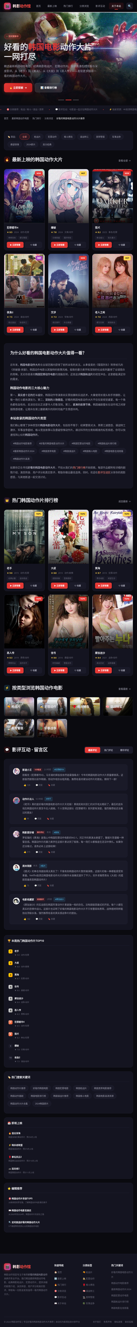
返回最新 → (124, 501)
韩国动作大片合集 (19, 1103)
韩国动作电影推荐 (120, 1283)
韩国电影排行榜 (38, 1095)
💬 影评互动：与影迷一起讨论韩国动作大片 (42, 109)
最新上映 (52, 6)
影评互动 (100, 6)
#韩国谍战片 (69, 451)
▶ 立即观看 (15, 245)
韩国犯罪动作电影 (120, 1295)
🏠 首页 (58, 1272)
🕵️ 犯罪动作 (89, 1278)
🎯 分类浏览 (60, 1290)
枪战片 (37, 136)
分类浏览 (84, 6)
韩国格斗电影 (82, 1095)
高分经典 (47, 144)
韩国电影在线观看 (120, 1307)
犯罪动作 (52, 136)
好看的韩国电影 (40, 1088)
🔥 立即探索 (18, 87)
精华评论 (124, 750)
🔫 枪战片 (87, 1272)
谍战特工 (84, 136)
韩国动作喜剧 (16, 1095)
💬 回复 (39, 785)
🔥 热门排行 (60, 1284)
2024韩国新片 (41, 1103)
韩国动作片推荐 (18, 1088)
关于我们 (97, 1321)
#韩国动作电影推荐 (22, 443)
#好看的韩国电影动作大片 (51, 443)
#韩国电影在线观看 (114, 451)
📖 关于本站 (60, 1303)
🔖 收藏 (51, 785)
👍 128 (27, 785)
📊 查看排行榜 (48, 87)
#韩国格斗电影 (90, 451)
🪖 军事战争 (89, 1303)
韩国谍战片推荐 (60, 1095)
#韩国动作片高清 (21, 458)
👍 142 (27, 919)
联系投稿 (129, 1321)
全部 (24, 136)
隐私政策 (118, 1321)
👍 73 (26, 885)
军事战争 (116, 136)
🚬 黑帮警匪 (89, 1297)
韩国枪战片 (81, 1088)
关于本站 (116, 6)
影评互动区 (104, 472)
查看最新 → (124, 688)
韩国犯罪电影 (61, 1088)
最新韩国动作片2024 (121, 1289)
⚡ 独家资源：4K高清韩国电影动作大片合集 (96, 109)
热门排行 (68, 6)
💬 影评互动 (60, 1297)
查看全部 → (124, 160)
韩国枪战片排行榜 (120, 1301)
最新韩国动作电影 (20, 118)
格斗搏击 (68, 136)
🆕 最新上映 (60, 1278)
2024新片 (30, 144)
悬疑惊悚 (14, 144)
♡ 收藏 (33, 245)
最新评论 (92, 750)
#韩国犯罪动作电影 (81, 443)
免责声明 (108, 1321)
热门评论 (108, 750)
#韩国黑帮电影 (49, 451)
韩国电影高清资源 (105, 1095)
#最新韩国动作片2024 (23, 451)
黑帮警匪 (100, 136)
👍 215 (27, 852)
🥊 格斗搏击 (89, 1284)
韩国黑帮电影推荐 (102, 1088)
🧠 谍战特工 (89, 1290)
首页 (38, 6)
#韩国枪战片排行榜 (107, 443)
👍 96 (26, 818)
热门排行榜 (79, 467)
